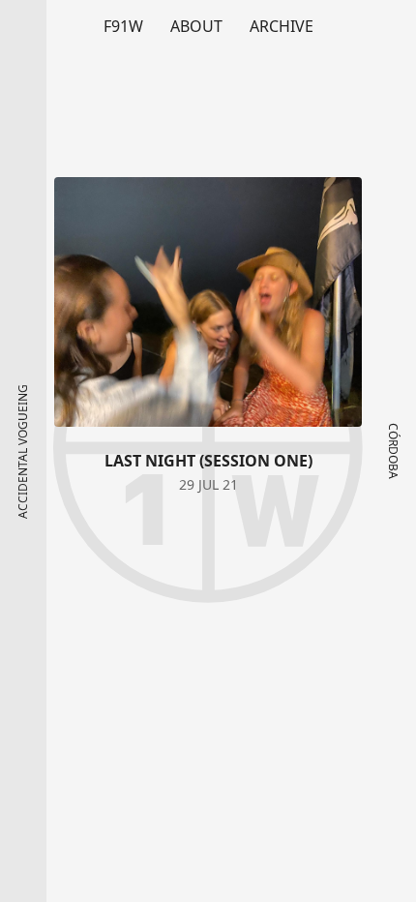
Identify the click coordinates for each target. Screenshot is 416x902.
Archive (281, 26)
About (196, 26)
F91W (123, 26)
